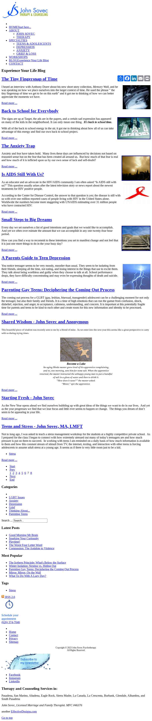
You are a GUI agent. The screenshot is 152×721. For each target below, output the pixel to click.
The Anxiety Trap (18, 145)
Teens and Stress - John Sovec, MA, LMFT (42, 426)
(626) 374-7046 (10, 622)
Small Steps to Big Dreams (26, 219)
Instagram (14, 678)
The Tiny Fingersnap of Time (29, 78)
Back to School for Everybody (29, 110)
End (12, 479)
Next (12, 476)
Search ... (6, 520)
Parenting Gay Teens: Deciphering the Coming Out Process (58, 289)
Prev (12, 469)
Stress (12, 453)
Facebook (14, 674)
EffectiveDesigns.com (24, 711)
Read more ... (9, 103)
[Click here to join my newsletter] (25, 668)
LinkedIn (14, 681)
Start (12, 466)
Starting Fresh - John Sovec (27, 397)
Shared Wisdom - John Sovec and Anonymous (44, 321)
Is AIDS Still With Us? (22, 174)
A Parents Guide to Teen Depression (35, 257)
